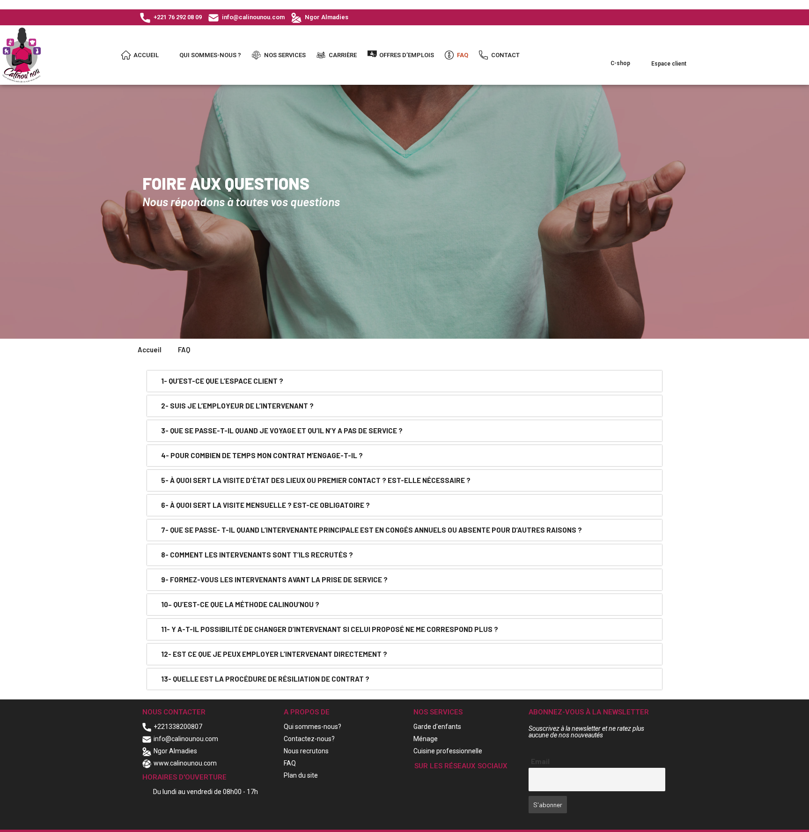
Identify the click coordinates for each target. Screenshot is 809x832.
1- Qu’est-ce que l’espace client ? (222, 381)
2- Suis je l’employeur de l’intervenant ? (237, 405)
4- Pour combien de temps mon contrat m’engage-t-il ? (262, 455)
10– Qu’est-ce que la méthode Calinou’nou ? (240, 604)
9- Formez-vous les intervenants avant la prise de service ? (274, 579)
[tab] (404, 381)
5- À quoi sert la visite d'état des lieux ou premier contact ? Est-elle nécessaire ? (316, 480)
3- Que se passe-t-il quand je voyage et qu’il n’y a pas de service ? (282, 430)
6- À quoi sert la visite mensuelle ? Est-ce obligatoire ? (265, 505)
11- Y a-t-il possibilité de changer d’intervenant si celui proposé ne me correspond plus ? (329, 629)
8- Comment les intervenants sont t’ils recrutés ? (257, 554)
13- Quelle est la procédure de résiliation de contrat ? (265, 679)
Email (540, 761)
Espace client (668, 63)
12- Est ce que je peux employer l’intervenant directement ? (274, 654)
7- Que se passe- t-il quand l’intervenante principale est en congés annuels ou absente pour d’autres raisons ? (371, 530)
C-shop (620, 63)
